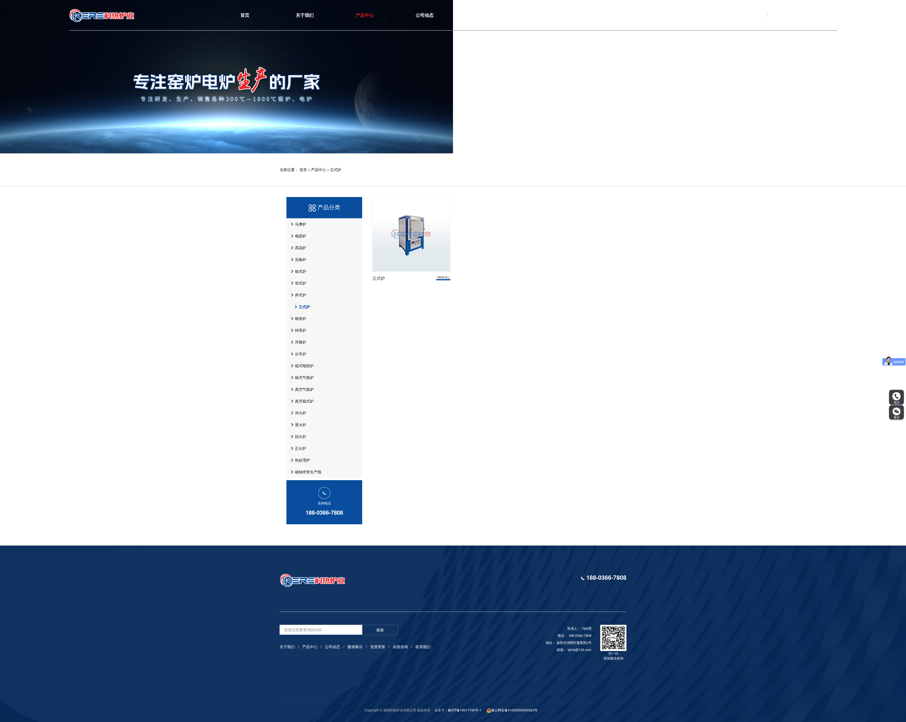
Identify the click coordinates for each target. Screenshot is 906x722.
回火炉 (300, 436)
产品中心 (365, 15)
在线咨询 (604, 15)
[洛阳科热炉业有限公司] (142, 15)
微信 (896, 417)
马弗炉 (300, 224)
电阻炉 (300, 236)
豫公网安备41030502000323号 (514, 710)
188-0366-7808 (324, 512)
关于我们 (305, 15)
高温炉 (300, 247)
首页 (244, 15)
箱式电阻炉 (304, 365)
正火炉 (300, 448)
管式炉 (300, 283)
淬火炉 (300, 413)
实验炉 (300, 259)
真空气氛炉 (304, 389)
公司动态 (425, 15)
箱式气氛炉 (304, 377)
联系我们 (664, 15)
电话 (896, 402)
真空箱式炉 (304, 401)
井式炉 (300, 295)
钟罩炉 (300, 330)
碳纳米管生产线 (307, 471)
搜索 (380, 630)
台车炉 (300, 354)
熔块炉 (300, 318)
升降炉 (300, 342)
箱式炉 (300, 271)
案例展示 (484, 15)
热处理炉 (302, 460)
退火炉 (300, 424)
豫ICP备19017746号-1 (464, 710)
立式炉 (335, 169)
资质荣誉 (544, 15)
